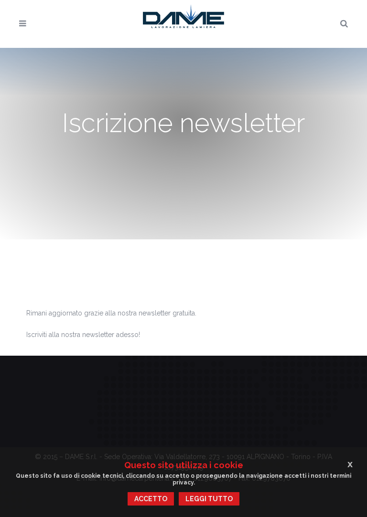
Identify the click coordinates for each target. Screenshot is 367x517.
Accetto (150, 499)
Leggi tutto (209, 499)
